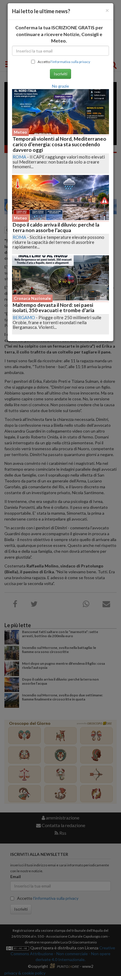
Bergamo (24, 317)
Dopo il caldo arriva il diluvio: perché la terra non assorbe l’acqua (56, 227)
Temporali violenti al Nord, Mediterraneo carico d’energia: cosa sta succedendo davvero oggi (59, 144)
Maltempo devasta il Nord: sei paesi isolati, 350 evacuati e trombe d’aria (53, 308)
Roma (19, 156)
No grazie (60, 86)
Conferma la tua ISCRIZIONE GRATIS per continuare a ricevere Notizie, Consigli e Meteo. (59, 34)
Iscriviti (60, 73)
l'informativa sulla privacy (70, 61)
